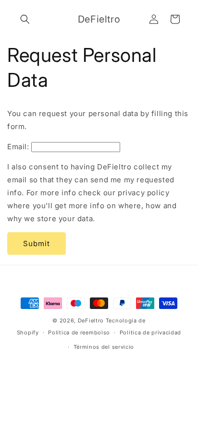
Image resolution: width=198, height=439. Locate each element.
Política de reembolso (79, 332)
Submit (36, 243)
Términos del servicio (104, 347)
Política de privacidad (150, 332)
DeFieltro (91, 320)
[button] (25, 19)
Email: (18, 146)
